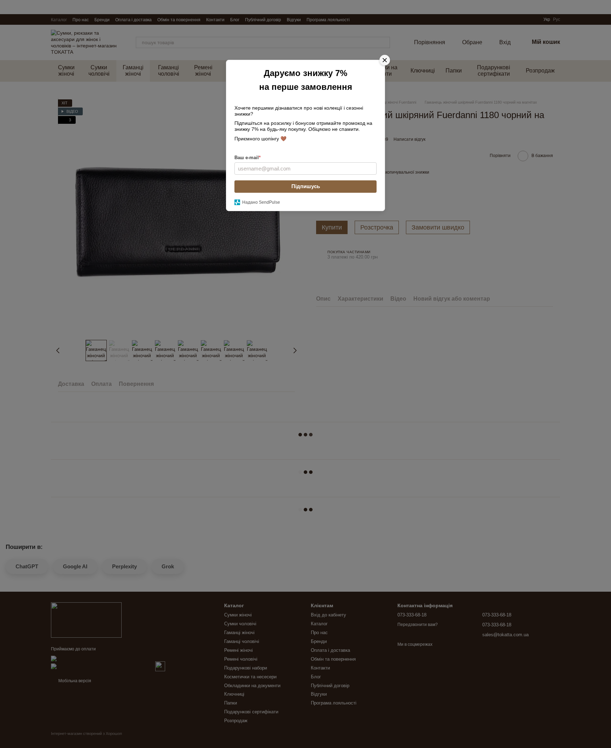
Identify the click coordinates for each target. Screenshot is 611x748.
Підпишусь (305, 186)
